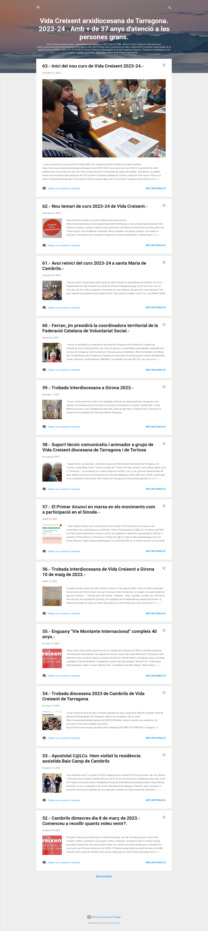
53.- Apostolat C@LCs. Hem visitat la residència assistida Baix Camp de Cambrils (91, 758)
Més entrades (104, 876)
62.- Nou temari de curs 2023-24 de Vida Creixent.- (95, 206)
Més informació (156, 188)
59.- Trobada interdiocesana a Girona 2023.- (88, 387)
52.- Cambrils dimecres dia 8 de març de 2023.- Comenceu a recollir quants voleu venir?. (91, 820)
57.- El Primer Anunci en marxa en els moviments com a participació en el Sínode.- (98, 509)
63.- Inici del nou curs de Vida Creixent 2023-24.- (93, 66)
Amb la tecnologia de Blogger (106, 917)
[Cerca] (170, 8)
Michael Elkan (115, 923)
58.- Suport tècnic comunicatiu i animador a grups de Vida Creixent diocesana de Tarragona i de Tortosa (97, 447)
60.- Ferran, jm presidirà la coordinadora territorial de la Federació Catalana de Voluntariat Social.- (100, 328)
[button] (164, 65)
